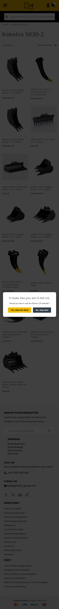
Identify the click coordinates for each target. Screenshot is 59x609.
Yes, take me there (20, 310)
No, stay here (42, 310)
